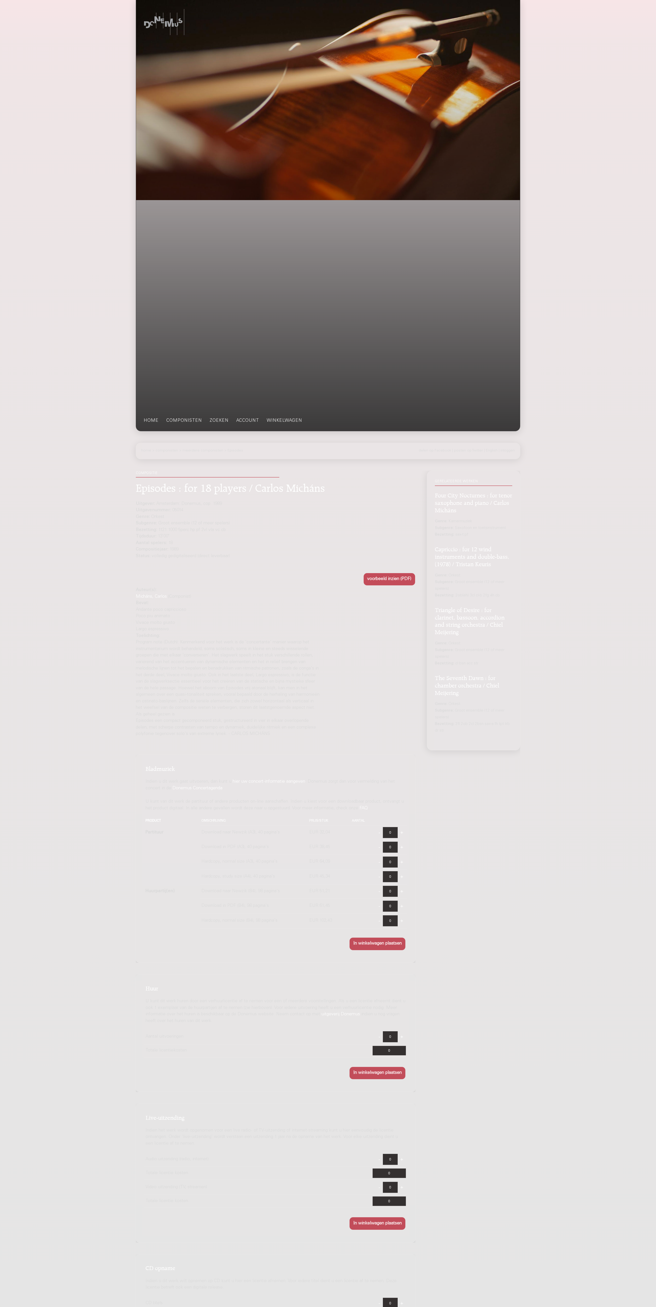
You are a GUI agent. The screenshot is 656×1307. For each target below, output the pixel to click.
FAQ (364, 808)
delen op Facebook (435, 451)
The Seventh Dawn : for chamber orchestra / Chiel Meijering (467, 684)
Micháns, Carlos (151, 597)
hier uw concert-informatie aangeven (269, 782)
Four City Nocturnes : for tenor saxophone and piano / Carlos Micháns (473, 502)
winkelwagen (284, 421)
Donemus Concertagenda (197, 788)
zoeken (219, 421)
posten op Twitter (468, 451)
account (247, 421)
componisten (184, 421)
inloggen (507, 451)
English (492, 451)
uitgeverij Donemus (340, 1015)
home (151, 421)
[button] (389, 579)
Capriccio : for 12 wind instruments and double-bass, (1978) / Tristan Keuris (472, 556)
